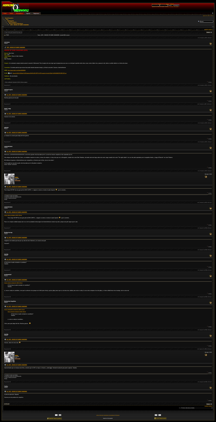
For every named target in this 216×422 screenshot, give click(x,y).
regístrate (172, 4)
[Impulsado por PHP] (60, 415)
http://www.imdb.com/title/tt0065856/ (17, 70)
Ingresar (28, 13)
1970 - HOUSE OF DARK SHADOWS (19, 24)
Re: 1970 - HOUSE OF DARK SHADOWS (16, 94)
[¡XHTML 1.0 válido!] (156, 415)
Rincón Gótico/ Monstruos (16, 23)
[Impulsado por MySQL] (56, 415)
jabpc (16, 177)
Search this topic (17, 32)
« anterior (206, 29)
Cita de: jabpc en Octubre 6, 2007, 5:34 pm (13, 215)
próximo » (210, 29)
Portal (5, 13)
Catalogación (10, 20)
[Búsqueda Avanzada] (199, 21)
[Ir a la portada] (15, 11)
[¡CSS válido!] (159, 415)
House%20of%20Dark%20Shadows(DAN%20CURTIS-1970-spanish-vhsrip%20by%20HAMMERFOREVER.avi (39, 73)
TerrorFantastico (9, 18)
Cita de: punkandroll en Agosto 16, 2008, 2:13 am (14, 309)
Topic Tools (7, 32)
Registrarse (36, 13)
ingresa (167, 4)
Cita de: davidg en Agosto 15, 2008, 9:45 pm (13, 282)
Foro (7, 19)
